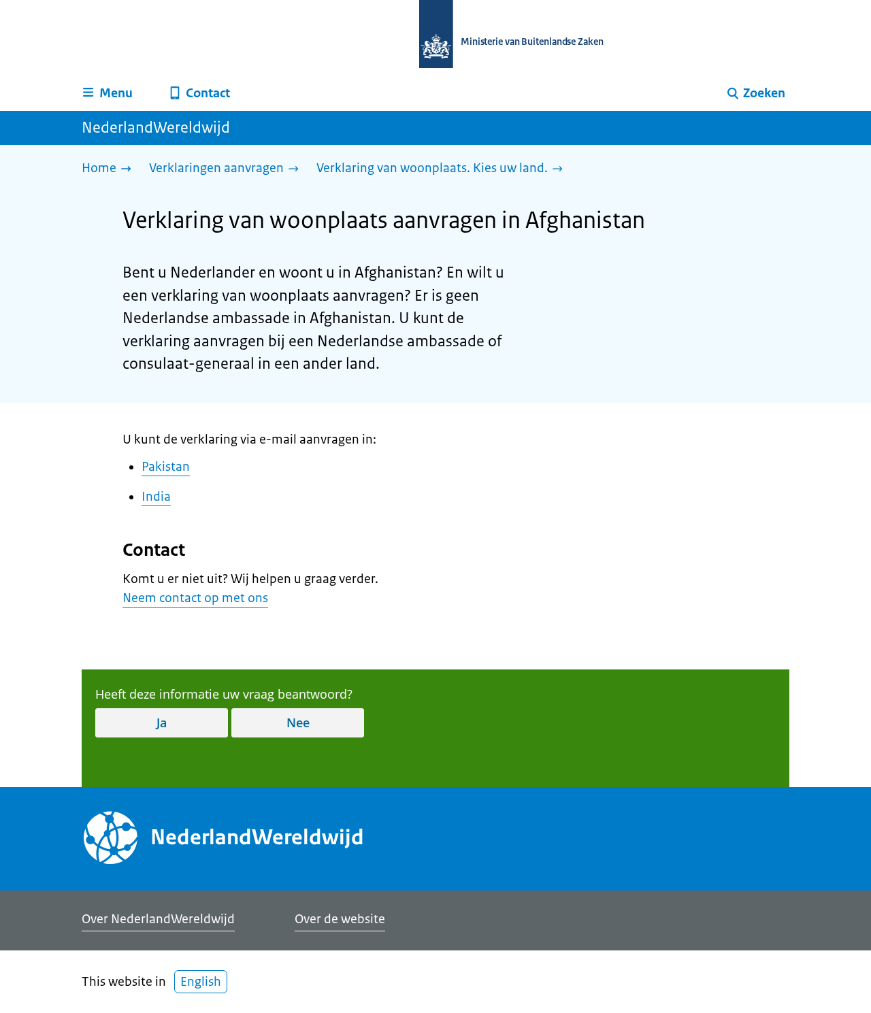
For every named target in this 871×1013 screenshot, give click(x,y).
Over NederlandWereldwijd (158, 919)
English (200, 982)
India (156, 496)
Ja (162, 722)
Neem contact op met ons (195, 598)
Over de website (340, 919)
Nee (298, 722)
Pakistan (166, 467)
